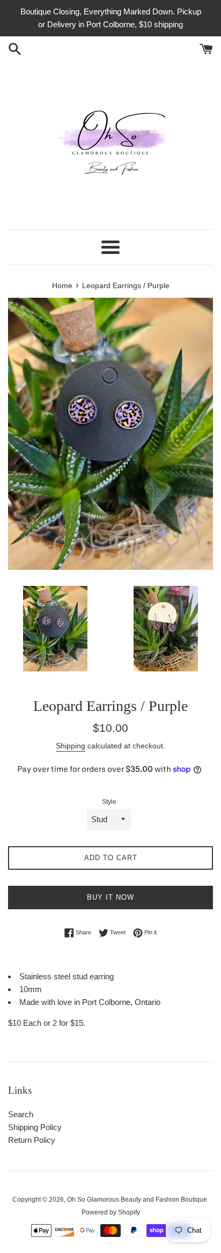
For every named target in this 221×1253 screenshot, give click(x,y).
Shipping (70, 745)
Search (20, 1114)
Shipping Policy (35, 1127)
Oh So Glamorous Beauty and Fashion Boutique (137, 1199)
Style (109, 802)
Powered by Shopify (111, 1212)
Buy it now (110, 897)
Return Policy (31, 1139)
